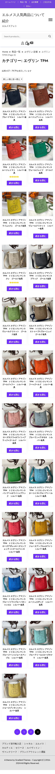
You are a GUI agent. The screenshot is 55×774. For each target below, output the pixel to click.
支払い (28, 6)
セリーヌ (19, 747)
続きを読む (14, 127)
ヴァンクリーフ (9, 751)
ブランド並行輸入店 (11, 743)
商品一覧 (23, 2)
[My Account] (22, 42)
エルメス (39, 743)
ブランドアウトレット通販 (32, 751)
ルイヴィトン (33, 747)
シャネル (28, 743)
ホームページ (10, 2)
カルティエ (7, 747)
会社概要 (34, 2)
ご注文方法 (47, 2)
